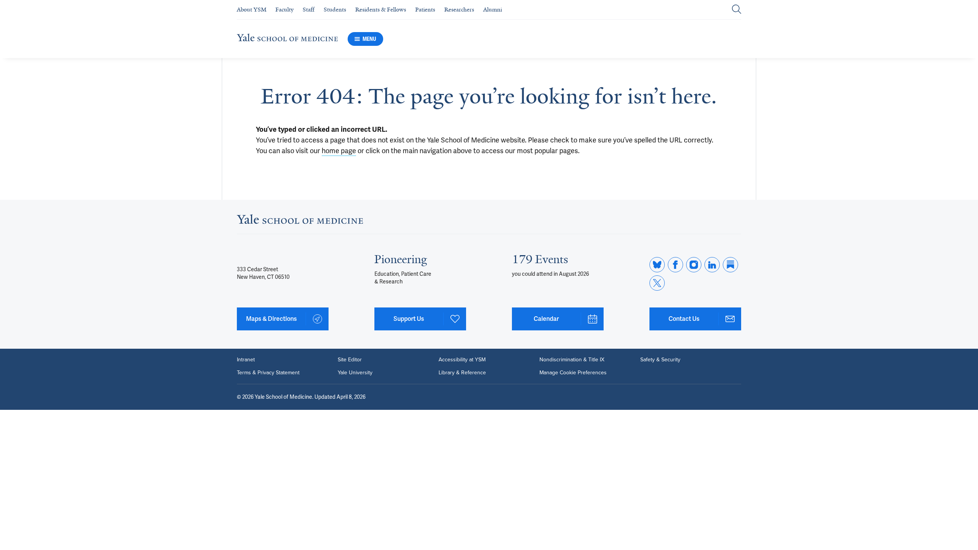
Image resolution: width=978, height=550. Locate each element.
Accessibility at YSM (462, 359)
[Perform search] (736, 10)
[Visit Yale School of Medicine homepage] (300, 221)
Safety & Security (660, 359)
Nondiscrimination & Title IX (571, 359)
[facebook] (675, 264)
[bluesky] (657, 264)
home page (339, 150)
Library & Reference (462, 372)
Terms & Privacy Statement (268, 372)
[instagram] (693, 264)
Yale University (355, 372)
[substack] (730, 264)
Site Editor (350, 359)
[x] (657, 283)
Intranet (246, 359)
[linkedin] (712, 264)
